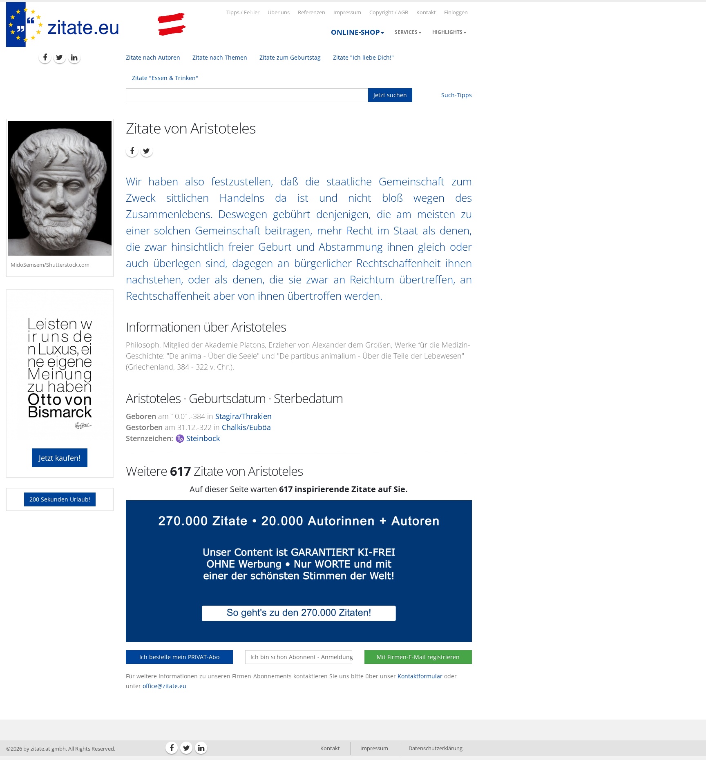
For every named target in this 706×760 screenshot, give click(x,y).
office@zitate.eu (164, 686)
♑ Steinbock (197, 438)
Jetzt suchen (390, 95)
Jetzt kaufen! (59, 458)
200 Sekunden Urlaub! (59, 499)
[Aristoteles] (60, 188)
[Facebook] (45, 57)
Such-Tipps (456, 95)
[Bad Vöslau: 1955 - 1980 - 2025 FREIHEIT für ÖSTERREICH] (172, 24)
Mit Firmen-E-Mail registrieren (418, 657)
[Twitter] (60, 57)
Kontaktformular (420, 676)
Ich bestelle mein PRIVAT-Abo (179, 657)
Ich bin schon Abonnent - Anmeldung (301, 657)
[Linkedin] (74, 57)
